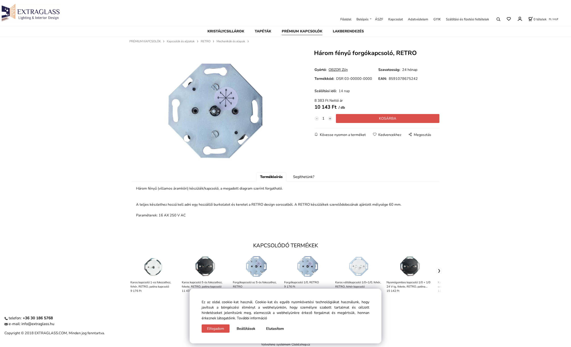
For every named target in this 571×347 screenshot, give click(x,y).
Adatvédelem (418, 19)
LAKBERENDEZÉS (348, 31)
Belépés (362, 19)
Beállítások (246, 328)
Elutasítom (275, 328)
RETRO (206, 41)
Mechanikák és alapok (231, 41)
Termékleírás (271, 176)
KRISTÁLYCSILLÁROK (225, 31)
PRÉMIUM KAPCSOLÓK (302, 31)
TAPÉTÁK (263, 31)
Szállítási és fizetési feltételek (467, 19)
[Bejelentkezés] (519, 18)
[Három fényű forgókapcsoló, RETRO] (215, 110)
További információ (252, 318)
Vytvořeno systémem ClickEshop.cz (285, 344)
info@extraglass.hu (37, 323)
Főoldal (345, 19)
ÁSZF (379, 19)
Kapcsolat (395, 19)
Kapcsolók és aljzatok (181, 41)
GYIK (437, 19)
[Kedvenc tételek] (509, 19)
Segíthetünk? (303, 176)
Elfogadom (215, 328)
